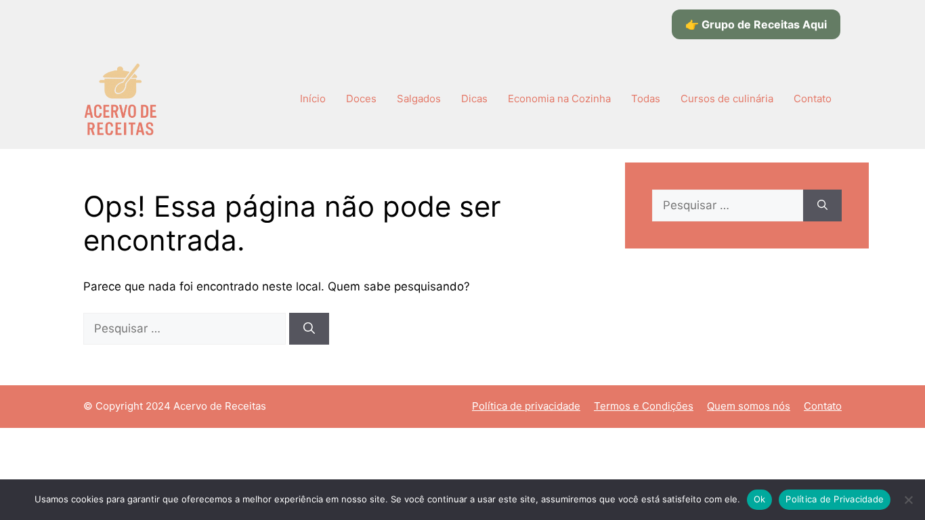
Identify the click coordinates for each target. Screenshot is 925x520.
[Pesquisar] (309, 329)
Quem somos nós (748, 405)
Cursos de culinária (727, 98)
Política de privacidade (526, 405)
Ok (760, 499)
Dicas (474, 98)
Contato (813, 98)
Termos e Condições (643, 405)
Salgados (419, 98)
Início (313, 98)
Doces (361, 98)
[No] (908, 499)
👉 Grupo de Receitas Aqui (756, 24)
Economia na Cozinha (559, 98)
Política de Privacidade (835, 499)
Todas (645, 98)
